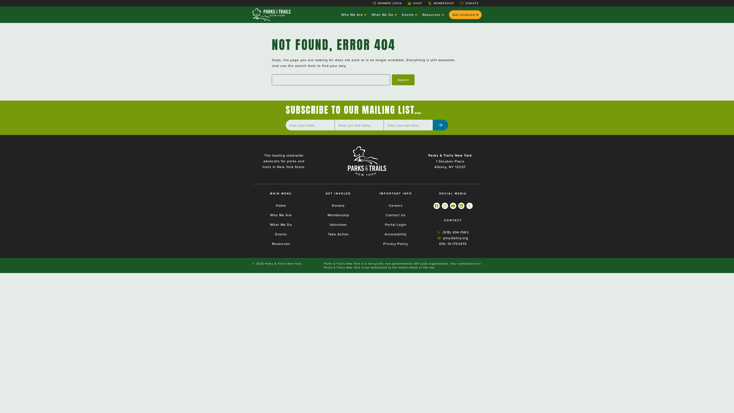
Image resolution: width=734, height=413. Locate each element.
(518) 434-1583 (456, 232)
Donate (472, 3)
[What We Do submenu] (395, 14)
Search (403, 79)
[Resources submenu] (442, 14)
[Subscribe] (440, 125)
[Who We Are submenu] (365, 14)
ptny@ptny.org (455, 238)
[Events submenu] (416, 14)
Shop (417, 3)
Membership (444, 3)
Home (281, 205)
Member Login (390, 3)
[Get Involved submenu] (477, 14)
